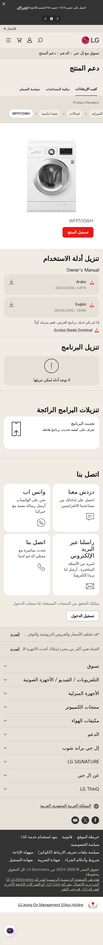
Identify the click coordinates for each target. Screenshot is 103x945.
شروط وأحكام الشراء (82, 860)
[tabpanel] (51, 277)
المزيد (15, 634)
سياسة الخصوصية (85, 844)
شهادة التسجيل (21, 860)
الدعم (64, 53)
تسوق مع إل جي (86, 53)
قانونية (67, 837)
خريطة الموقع (88, 837)
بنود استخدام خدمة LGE (39, 837)
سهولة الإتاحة (22, 852)
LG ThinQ (89, 789)
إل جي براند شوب (80, 748)
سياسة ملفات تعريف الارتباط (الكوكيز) (68, 852)
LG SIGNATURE (83, 761)
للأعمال (11, 28)
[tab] (86, 90)
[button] (40, 40)
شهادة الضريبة (49, 860)
